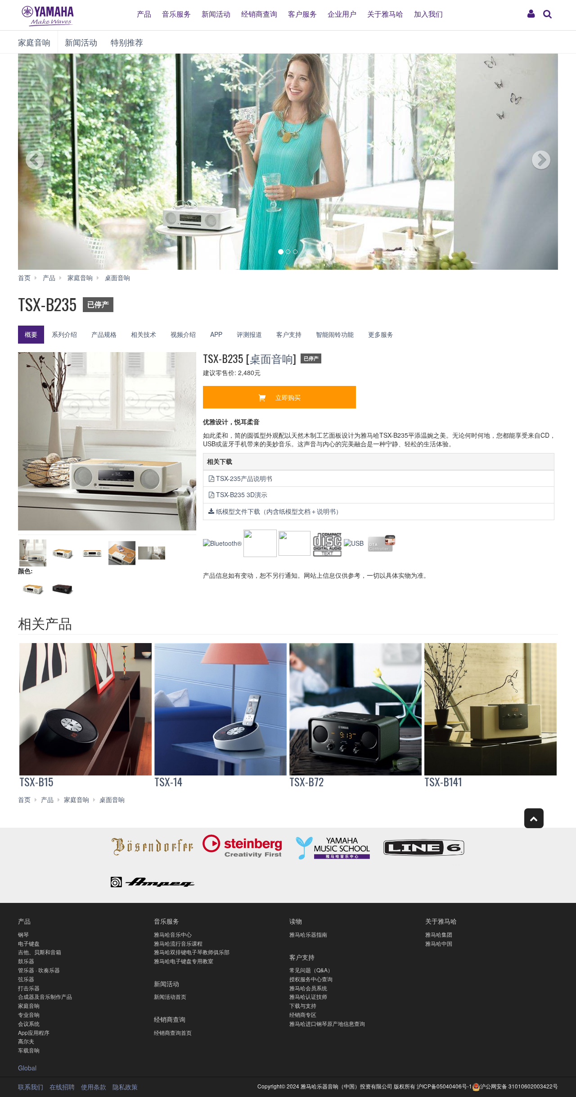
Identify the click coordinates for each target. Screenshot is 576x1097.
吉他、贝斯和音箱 (39, 952)
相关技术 (143, 334)
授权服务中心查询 (311, 979)
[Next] (524, 162)
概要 (31, 334)
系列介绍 (64, 334)
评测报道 (249, 334)
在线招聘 (62, 1086)
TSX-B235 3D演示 (241, 494)
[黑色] (62, 588)
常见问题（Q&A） (311, 970)
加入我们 (428, 13)
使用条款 (93, 1086)
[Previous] (52, 162)
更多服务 (380, 334)
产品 (144, 13)
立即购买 (288, 397)
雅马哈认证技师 (308, 996)
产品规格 (104, 334)
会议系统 (29, 1023)
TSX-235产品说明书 (244, 478)
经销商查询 (259, 13)
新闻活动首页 (170, 996)
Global (27, 1067)
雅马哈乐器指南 (308, 934)
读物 (295, 920)
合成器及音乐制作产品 (45, 996)
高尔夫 (26, 1041)
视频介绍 (183, 334)
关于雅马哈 (385, 13)
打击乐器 (29, 988)
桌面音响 (271, 358)
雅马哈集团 (438, 934)
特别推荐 (127, 42)
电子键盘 (29, 943)
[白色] (32, 588)
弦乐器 (26, 979)
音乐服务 (176, 13)
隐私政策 (125, 1086)
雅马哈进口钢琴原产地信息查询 (327, 1023)
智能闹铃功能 (335, 334)
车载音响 (29, 1050)
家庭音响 (34, 42)
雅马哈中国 (438, 943)
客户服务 (302, 13)
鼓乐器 (26, 961)
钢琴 (23, 934)
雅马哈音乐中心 (173, 934)
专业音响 (29, 1014)
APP (216, 334)
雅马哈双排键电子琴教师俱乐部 (192, 952)
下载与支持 (302, 1005)
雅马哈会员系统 (308, 988)
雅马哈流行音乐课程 (178, 943)
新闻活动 (216, 13)
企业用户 (342, 13)
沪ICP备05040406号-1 (444, 1086)
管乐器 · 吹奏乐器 (39, 970)
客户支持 (289, 334)
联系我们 (30, 1086)
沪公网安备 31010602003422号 (519, 1086)
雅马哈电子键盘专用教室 (183, 961)
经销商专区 (302, 1014)
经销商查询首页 (173, 1032)
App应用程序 (34, 1032)
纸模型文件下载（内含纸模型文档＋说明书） (279, 511)
